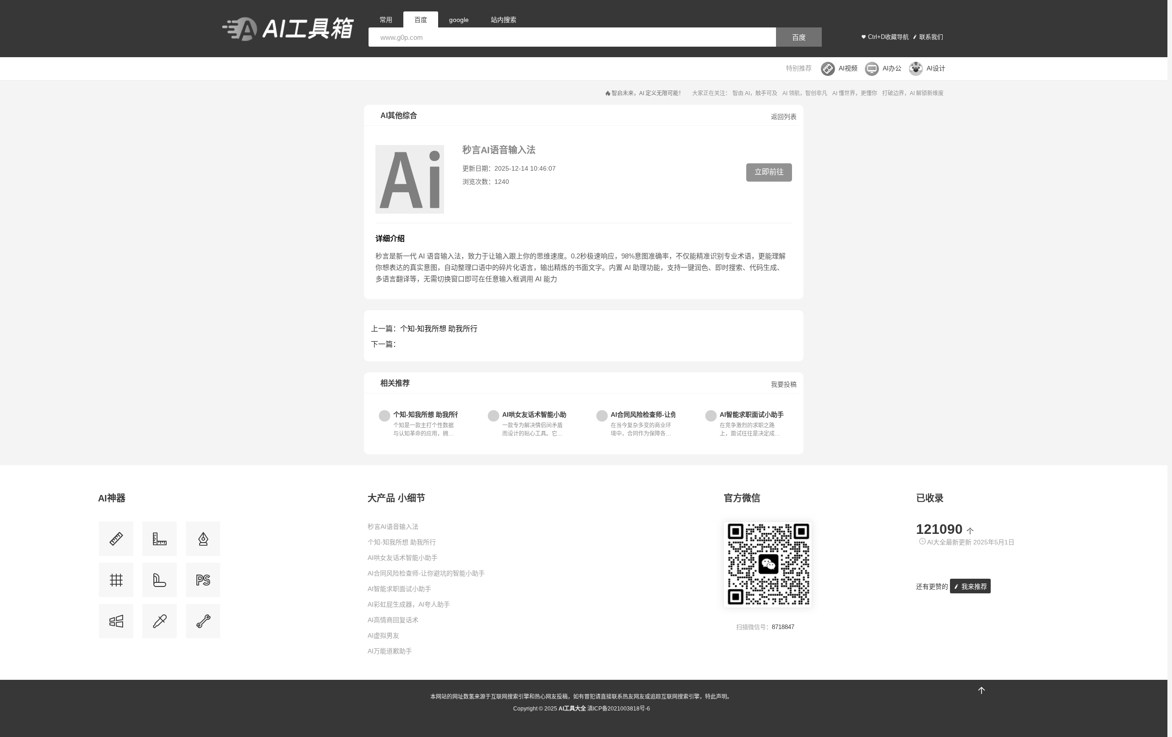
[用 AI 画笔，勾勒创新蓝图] (203, 583)
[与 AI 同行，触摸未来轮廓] (116, 583)
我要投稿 (784, 384)
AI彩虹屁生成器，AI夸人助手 (409, 604)
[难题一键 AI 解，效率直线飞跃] (159, 542)
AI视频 (848, 68)
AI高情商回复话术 (393, 620)
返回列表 (784, 116)
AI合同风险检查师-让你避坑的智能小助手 (426, 573)
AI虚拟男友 (383, 635)
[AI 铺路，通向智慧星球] (159, 583)
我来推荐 (973, 586)
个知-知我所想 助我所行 (438, 329)
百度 (799, 37)
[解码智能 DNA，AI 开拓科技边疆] (116, 542)
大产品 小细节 (396, 498)
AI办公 (892, 68)
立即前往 (769, 172)
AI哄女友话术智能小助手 (403, 557)
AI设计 (936, 68)
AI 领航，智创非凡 (804, 93)
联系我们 (931, 36)
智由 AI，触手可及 (754, 93)
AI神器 (111, 498)
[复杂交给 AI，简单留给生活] (203, 542)
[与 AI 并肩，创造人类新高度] (203, 624)
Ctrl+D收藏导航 (888, 36)
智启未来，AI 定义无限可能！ (648, 93)
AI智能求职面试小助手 (399, 588)
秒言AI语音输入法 (393, 526)
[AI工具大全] (288, 29)
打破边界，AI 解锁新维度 (913, 93)
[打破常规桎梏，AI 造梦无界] (116, 624)
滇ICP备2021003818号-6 (618, 708)
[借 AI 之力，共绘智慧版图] (159, 624)
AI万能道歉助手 (390, 651)
